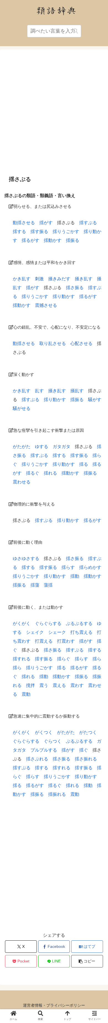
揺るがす (30, 240)
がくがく (21, 623)
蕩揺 (48, 585)
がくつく (44, 732)
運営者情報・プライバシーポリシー (54, 1005)
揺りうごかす (66, 231)
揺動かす (52, 240)
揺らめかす (90, 567)
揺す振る (39, 231)
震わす (77, 685)
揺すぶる (88, 222)
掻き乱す (83, 278)
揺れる (50, 473)
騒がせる (21, 408)
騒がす (94, 399)
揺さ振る (75, 287)
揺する (19, 231)
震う (43, 685)
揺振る (72, 240)
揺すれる (21, 658)
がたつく (88, 732)
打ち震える (81, 632)
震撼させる (46, 305)
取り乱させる (52, 343)
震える (59, 685)
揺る (83, 464)
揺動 (74, 576)
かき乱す (21, 278)
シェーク (57, 632)
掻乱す (77, 390)
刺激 (39, 278)
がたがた (21, 446)
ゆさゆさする (26, 558)
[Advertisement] (54, 112)
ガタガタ (61, 446)
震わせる (21, 482)
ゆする (41, 446)
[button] (75, 31)
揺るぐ (32, 473)
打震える (44, 641)
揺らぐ (63, 658)
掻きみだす (59, 278)
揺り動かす (64, 296)
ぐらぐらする (48, 623)
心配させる (81, 343)
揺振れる (57, 794)
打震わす (66, 641)
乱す (39, 390)
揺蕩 (34, 585)
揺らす (68, 567)
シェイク (35, 632)
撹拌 (30, 685)
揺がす (46, 222)
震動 (26, 694)
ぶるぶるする (79, 623)
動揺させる (24, 222)
